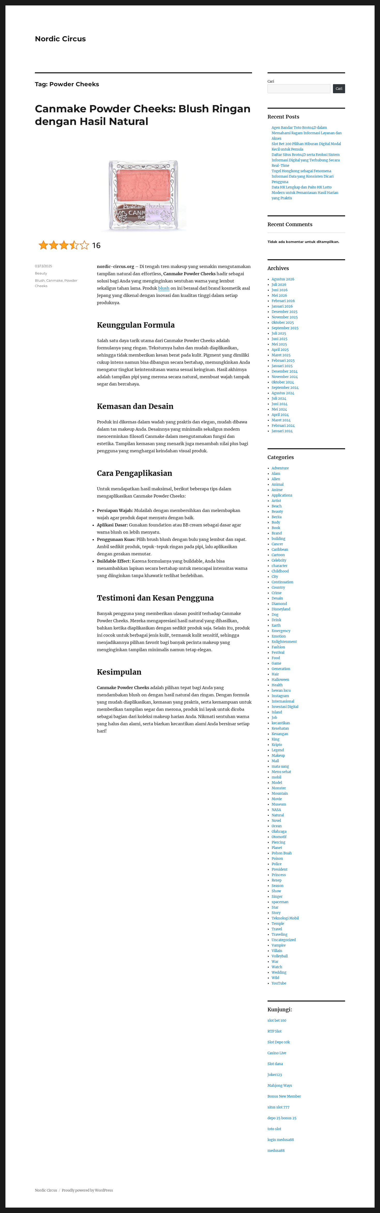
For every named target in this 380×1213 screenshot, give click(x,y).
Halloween (280, 680)
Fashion (278, 647)
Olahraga (279, 831)
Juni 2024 (279, 404)
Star (275, 907)
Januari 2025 (282, 366)
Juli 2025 (279, 333)
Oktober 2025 (283, 322)
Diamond (279, 604)
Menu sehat (281, 772)
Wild (275, 978)
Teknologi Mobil (285, 918)
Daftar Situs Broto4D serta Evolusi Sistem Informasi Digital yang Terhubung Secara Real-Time (306, 160)
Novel (276, 820)
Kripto (277, 745)
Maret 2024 (281, 420)
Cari (271, 81)
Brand (277, 533)
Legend (278, 750)
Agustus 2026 (283, 279)
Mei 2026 (279, 295)
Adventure (280, 468)
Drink (276, 620)
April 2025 (280, 350)
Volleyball (280, 956)
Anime (277, 490)
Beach (277, 506)
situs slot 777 (279, 1107)
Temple (278, 923)
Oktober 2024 (283, 382)
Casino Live (277, 1053)
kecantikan (281, 723)
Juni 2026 (280, 290)
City (275, 576)
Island (277, 712)
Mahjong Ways (280, 1085)
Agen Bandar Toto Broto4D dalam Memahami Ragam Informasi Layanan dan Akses (307, 133)
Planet (277, 848)
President (279, 869)
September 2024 (285, 387)
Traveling (279, 934)
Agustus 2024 (283, 393)
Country (278, 587)
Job (274, 717)
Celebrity (279, 560)
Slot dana (275, 1064)
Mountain (280, 793)
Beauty (41, 273)
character (279, 566)
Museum (279, 804)
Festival (278, 652)
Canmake (54, 280)
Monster (279, 788)
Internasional (283, 701)
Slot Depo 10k (279, 1042)
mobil (276, 777)
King (275, 739)
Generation (281, 669)
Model (277, 783)
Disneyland (281, 609)
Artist (276, 501)
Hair (275, 674)
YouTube (279, 983)
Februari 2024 (283, 425)
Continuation (282, 582)
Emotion (279, 636)
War (275, 961)
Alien (276, 479)
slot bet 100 (277, 1020)
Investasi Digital (285, 707)
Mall (275, 761)
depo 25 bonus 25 (282, 1118)
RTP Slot (275, 1031)
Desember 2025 (285, 312)
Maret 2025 (281, 355)
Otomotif (279, 837)
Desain (277, 598)
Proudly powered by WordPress (87, 1190)
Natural (278, 815)
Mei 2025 (279, 344)
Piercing (278, 842)
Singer (277, 896)
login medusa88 (281, 1140)
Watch (277, 967)
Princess (279, 875)
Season (278, 886)
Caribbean (280, 549)
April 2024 (280, 415)
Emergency (281, 631)
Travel (277, 929)
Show (276, 891)
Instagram (280, 696)
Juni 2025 (279, 339)
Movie (277, 799)
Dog (275, 614)
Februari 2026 (283, 301)
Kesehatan (280, 728)
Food (276, 658)
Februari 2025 (283, 360)
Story (276, 913)
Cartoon (278, 555)
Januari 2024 (282, 431)
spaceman (280, 902)
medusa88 (276, 1150)
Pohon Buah (282, 853)
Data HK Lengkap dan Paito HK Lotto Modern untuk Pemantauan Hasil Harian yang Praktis (305, 192)
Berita (277, 517)
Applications (282, 495)
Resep (277, 880)
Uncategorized (284, 940)
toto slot (274, 1129)
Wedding (279, 972)
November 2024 (285, 377)
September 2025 (285, 328)
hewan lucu (281, 690)
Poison (277, 858)
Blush (40, 280)
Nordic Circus (60, 38)
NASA (276, 810)
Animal (278, 484)
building (278, 539)
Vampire (279, 945)
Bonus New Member (284, 1096)
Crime (277, 593)
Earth (276, 625)
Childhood (280, 571)
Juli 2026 (279, 284)
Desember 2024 (285, 371)
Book (276, 528)
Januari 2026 (282, 306)
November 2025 (285, 317)
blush (164, 288)
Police (277, 864)
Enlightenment (284, 642)
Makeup (278, 755)
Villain (277, 951)
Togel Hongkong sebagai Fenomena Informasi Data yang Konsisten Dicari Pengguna (302, 176)
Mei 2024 (279, 409)
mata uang (280, 766)
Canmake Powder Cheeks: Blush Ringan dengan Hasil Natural (143, 115)
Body (276, 522)
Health (277, 685)
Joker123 (275, 1075)
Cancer (277, 544)
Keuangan (280, 734)
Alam (276, 473)
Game (276, 663)
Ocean (277, 826)
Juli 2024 (279, 398)
